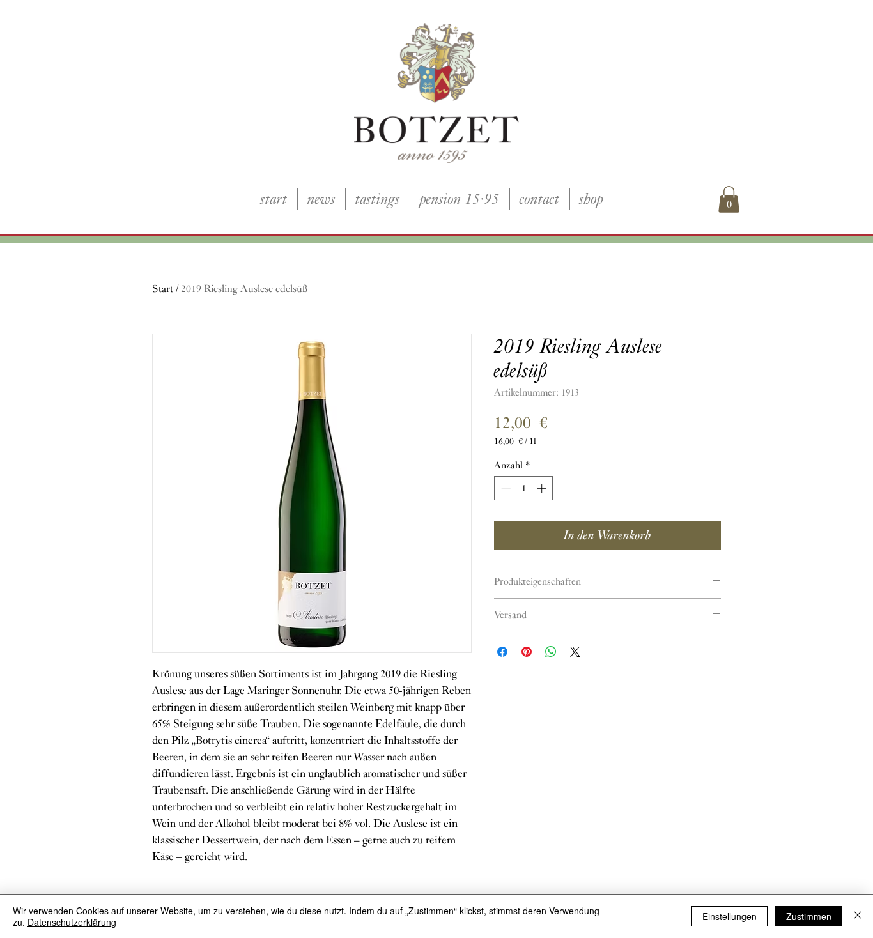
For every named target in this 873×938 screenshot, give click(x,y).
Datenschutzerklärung (71, 922)
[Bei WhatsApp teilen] (551, 651)
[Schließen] (857, 916)
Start (162, 288)
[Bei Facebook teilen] (502, 651)
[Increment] (543, 488)
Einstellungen (729, 916)
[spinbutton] (523, 488)
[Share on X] (575, 651)
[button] (729, 199)
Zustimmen (808, 916)
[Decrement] (504, 488)
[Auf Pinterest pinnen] (526, 651)
